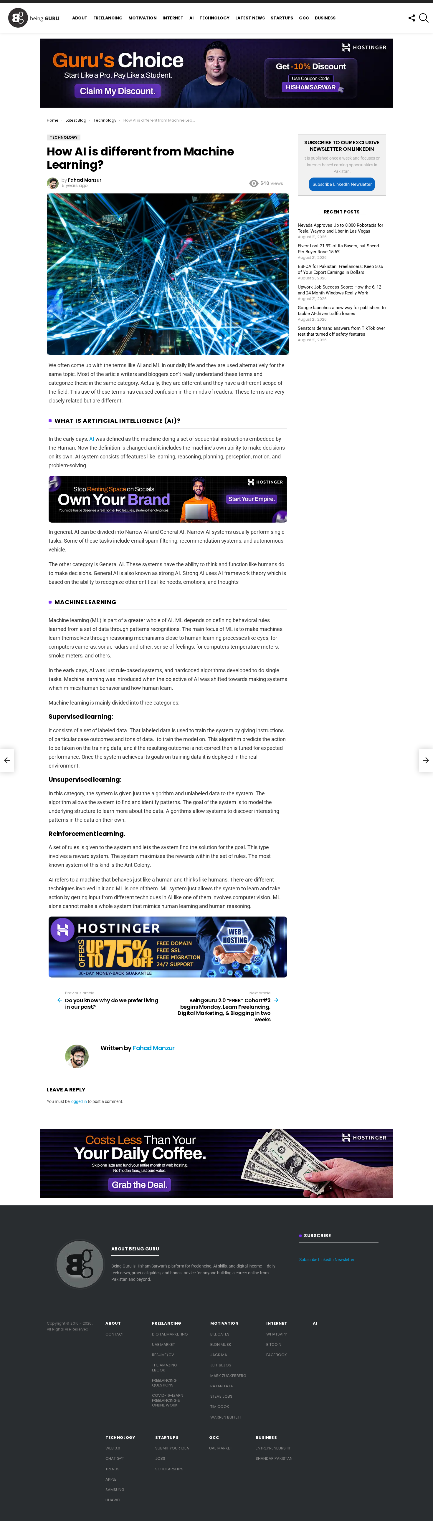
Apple (110, 1479)
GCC (304, 18)
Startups (282, 18)
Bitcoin (273, 1344)
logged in (78, 1101)
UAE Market (163, 1344)
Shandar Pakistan (274, 1458)
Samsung (114, 1489)
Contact (114, 1334)
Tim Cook (219, 1406)
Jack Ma (218, 1355)
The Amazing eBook (164, 1367)
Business (325, 18)
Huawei (112, 1500)
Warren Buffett (226, 1417)
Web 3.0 (112, 1448)
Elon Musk (220, 1344)
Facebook (276, 1355)
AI (191, 18)
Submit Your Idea (172, 1448)
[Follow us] (411, 18)
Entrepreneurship (274, 1448)
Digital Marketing (170, 1334)
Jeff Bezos (220, 1365)
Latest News (250, 18)
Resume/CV (163, 1355)
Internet (173, 18)
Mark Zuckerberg (228, 1375)
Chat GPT (114, 1458)
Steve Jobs (221, 1396)
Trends (112, 1469)
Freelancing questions (164, 1383)
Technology (214, 18)
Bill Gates (219, 1334)
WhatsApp (276, 1334)
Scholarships (169, 1469)
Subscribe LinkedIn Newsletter (342, 184)
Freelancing (108, 18)
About (79, 18)
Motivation (142, 18)
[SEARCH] (424, 18)
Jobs (160, 1458)
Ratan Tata (221, 1386)
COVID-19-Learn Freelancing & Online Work (167, 1400)
